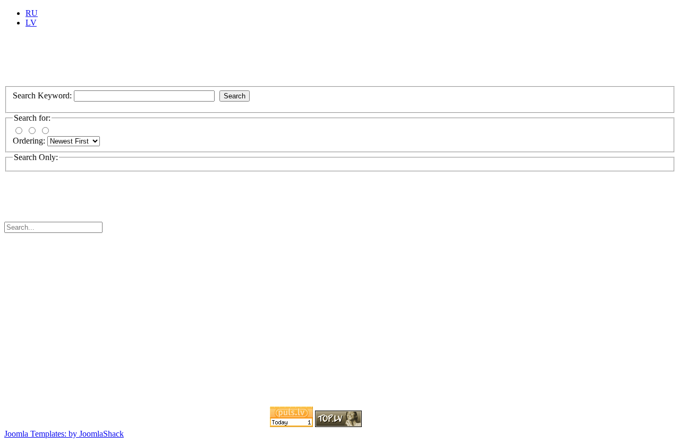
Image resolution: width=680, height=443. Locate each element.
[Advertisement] (197, 60)
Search (234, 96)
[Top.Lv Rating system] (338, 424)
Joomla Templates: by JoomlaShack (64, 433)
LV (31, 22)
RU (32, 13)
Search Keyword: (43, 95)
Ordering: (30, 140)
